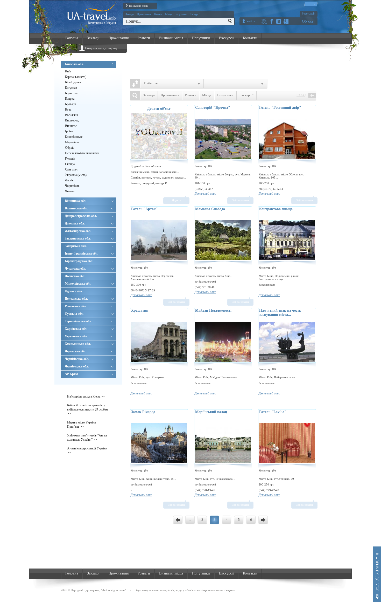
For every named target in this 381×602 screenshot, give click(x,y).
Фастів (69, 180)
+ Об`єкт (306, 21)
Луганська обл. (75, 268)
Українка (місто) (76, 175)
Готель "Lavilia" (272, 412)
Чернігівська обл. (77, 359)
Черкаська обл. (75, 351)
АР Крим (71, 374)
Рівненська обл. (76, 306)
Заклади (129, 14)
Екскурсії (195, 14)
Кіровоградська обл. (79, 261)
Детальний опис (205, 193)
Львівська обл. (75, 276)
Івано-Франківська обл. (81, 253)
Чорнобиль (72, 186)
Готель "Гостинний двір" (280, 108)
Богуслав (71, 88)
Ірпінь (69, 131)
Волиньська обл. (76, 208)
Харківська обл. (76, 329)
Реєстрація (308, 13)
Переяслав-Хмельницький (82, 153)
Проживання (144, 14)
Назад (301, 95)
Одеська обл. (74, 291)
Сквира (70, 164)
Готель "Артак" (144, 209)
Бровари (70, 104)
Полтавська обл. (76, 298)
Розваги (158, 14)
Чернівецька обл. (77, 366)
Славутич (71, 169)
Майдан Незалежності (213, 310)
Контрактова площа (276, 209)
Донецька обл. (75, 223)
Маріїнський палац (211, 412)
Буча (68, 109)
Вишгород (72, 120)
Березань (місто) (75, 77)
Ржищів (70, 158)
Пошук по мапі (138, 5)
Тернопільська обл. (78, 321)
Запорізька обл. (76, 246)
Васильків (71, 115)
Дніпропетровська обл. (81, 216)
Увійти (250, 21)
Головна (71, 38)
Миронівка (72, 142)
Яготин (69, 191)
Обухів (69, 147)
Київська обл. (74, 64)
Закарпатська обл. (78, 238)
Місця (168, 14)
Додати (176, 200)
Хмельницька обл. (78, 344)
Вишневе (71, 126)
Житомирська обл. (78, 231)
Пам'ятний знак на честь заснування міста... (280, 313)
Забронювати (240, 200)
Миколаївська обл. (78, 283)
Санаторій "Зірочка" (212, 108)
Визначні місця (171, 38)
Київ (68, 71)
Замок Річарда (143, 412)
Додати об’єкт (159, 109)
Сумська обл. (74, 314)
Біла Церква (73, 82)
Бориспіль (71, 93)
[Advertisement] (225, 60)
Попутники (180, 14)
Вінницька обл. (75, 201)
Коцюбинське (73, 137)
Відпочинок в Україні (102, 23)
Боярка (69, 98)
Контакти (250, 38)
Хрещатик (139, 310)
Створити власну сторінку (101, 48)
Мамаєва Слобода (210, 209)
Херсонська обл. (76, 336)
